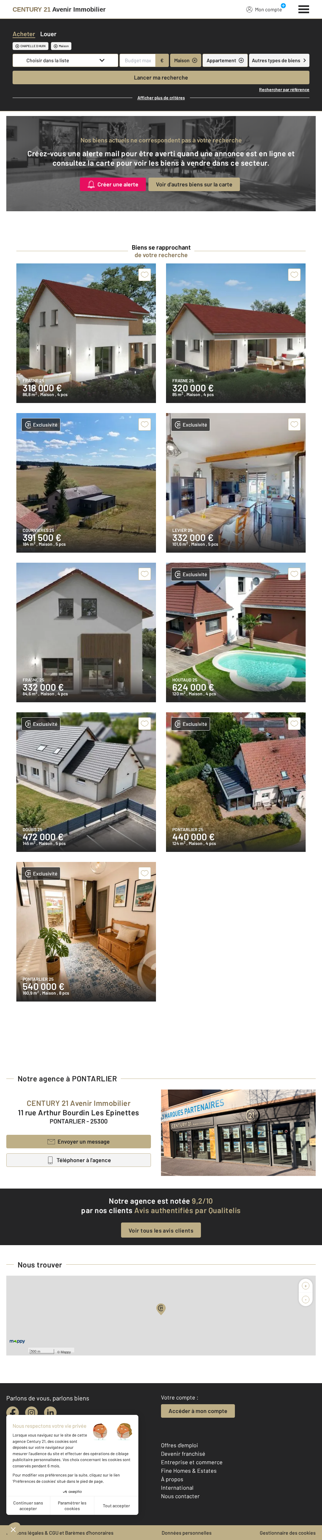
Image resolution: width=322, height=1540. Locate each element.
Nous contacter (180, 1496)
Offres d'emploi (179, 1445)
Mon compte (268, 9)
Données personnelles (187, 1533)
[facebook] (12, 1412)
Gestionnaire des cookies (288, 1533)
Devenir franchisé (183, 1453)
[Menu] (303, 8)
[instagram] (31, 1412)
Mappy (66, 1351)
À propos (172, 1479)
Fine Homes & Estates (189, 1470)
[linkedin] (50, 1412)
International (177, 1487)
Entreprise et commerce (192, 1462)
